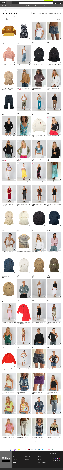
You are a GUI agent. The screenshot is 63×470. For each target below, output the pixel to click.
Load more (31, 445)
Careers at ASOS (27, 456)
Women (6, 10)
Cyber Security (27, 460)
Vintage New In (35, 13)
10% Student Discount (16, 460)
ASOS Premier (15, 459)
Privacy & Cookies (52, 468)
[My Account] (55, 2)
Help (14, 454)
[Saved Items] (58, 2)
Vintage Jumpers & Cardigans (53, 13)
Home (2, 10)
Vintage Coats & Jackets (43, 13)
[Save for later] (15, 39)
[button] (53, 458)
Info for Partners (40, 460)
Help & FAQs (56, 0)
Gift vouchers (39, 456)
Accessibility (59, 468)
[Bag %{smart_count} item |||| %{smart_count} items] (60, 2)
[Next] (60, 13)
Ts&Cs (56, 468)
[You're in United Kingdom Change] (60, 0)
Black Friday (39, 459)
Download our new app (49, 0)
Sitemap (14, 462)
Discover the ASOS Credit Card (42, 462)
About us (26, 454)
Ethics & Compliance (16, 465)
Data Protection (15, 463)
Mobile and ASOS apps (41, 454)
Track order (14, 456)
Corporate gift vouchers (41, 457)
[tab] (3, 5)
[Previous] (30, 13)
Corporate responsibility (28, 457)
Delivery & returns (15, 457)
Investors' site (27, 459)
